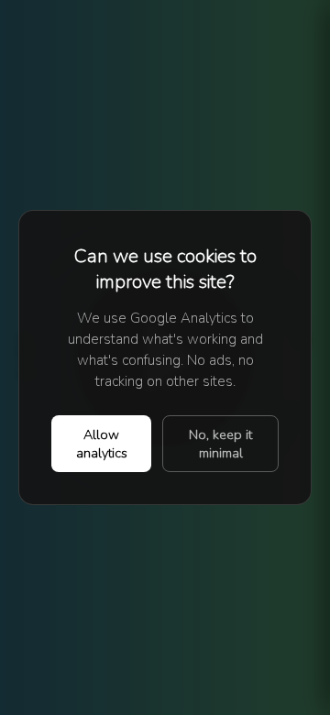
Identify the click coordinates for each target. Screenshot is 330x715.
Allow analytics (101, 443)
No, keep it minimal (220, 443)
